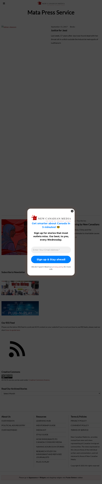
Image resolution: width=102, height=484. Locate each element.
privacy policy (57, 267)
